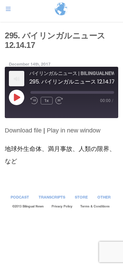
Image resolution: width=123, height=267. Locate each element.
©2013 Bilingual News (28, 206)
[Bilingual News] (61, 9)
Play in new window (73, 130)
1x (46, 100)
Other (104, 197)
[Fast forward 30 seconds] (60, 100)
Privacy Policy (62, 206)
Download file (23, 130)
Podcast (20, 197)
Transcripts (52, 197)
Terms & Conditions (95, 206)
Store (81, 197)
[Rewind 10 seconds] (34, 100)
